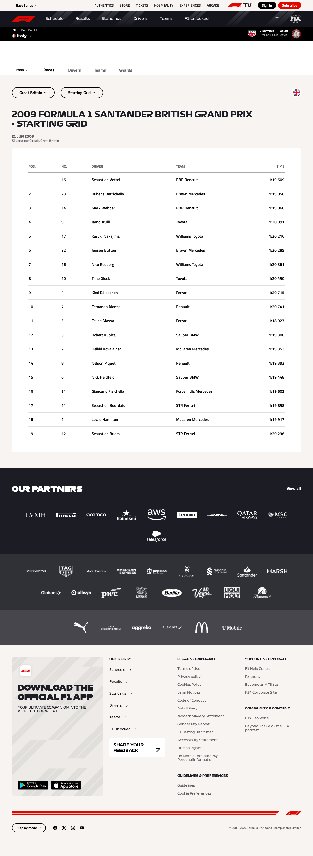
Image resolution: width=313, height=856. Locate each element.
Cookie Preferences (194, 793)
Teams (166, 18)
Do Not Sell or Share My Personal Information (197, 758)
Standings (111, 18)
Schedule (55, 18)
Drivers (140, 18)
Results (82, 18)
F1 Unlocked (197, 18)
